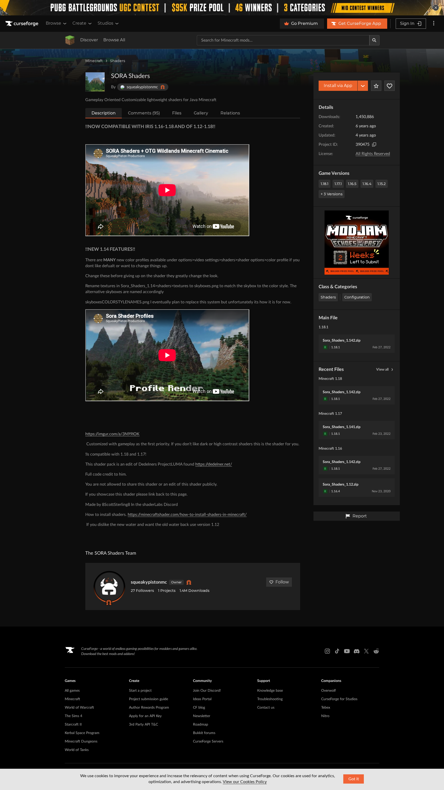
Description (103, 113)
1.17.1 (338, 183)
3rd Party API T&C (143, 724)
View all (382, 369)
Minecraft (94, 61)
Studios (105, 23)
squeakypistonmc (149, 582)
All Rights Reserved (373, 154)
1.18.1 (324, 183)
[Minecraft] (70, 40)
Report (360, 516)
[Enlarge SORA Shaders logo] (95, 82)
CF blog (199, 707)
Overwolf (328, 690)
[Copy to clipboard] (374, 144)
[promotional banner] (222, 7)
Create (79, 23)
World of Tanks (77, 750)
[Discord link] (357, 651)
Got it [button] (353, 779)
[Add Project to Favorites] (376, 86)
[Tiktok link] (337, 651)
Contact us (265, 707)
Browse (53, 23)
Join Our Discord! (207, 690)
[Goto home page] (22, 23)
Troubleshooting (270, 699)
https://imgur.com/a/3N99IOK (112, 434)
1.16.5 (352, 183)
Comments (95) (144, 113)
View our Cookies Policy (245, 782)
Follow (282, 582)
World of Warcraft (79, 707)
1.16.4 (367, 183)
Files (176, 113)
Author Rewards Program (149, 707)
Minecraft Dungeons (81, 741)
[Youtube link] (347, 651)
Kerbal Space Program (82, 733)
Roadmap (200, 724)
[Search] (374, 40)
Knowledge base (270, 690)
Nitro (325, 716)
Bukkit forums (204, 733)
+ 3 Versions (332, 194)
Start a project (140, 690)
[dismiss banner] (436, 8)
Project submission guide (148, 699)
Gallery (201, 113)
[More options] (434, 23)
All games (72, 690)
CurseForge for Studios (339, 699)
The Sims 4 (73, 716)
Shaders (117, 61)
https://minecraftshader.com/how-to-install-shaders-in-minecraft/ (187, 515)
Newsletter (201, 716)
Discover (89, 39)
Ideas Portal (202, 699)
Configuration (357, 297)
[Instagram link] (327, 651)
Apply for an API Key (145, 716)
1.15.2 (381, 183)
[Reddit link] (376, 651)
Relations (230, 113)
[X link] (366, 651)
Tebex (325, 707)
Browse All (114, 39)
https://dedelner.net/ (213, 464)
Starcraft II (73, 724)
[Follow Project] (389, 86)
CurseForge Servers (208, 741)
